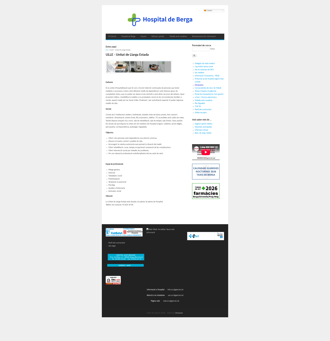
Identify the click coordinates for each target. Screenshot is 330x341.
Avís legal (112, 246)
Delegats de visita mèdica (205, 63)
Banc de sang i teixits (203, 133)
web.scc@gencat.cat (171, 301)
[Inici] (165, 19)
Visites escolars (201, 113)
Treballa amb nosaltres (178, 36)
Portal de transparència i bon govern (209, 94)
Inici (107, 50)
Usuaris (143, 36)
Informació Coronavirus (204, 76)
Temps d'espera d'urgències (205, 91)
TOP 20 (198, 106)
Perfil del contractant (203, 109)
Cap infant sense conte (204, 67)
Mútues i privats (157, 36)
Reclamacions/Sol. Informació (204, 36)
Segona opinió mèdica (203, 124)
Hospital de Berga (128, 36)
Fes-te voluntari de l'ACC (204, 70)
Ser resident (199, 73)
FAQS (217, 76)
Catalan (209, 10)
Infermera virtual (201, 130)
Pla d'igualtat (200, 103)
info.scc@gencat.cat (175, 290)
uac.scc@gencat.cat (175, 295)
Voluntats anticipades (203, 127)
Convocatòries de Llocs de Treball (208, 88)
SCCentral (112, 36)
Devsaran (179, 313)
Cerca (212, 49)
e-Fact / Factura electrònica (206, 97)
